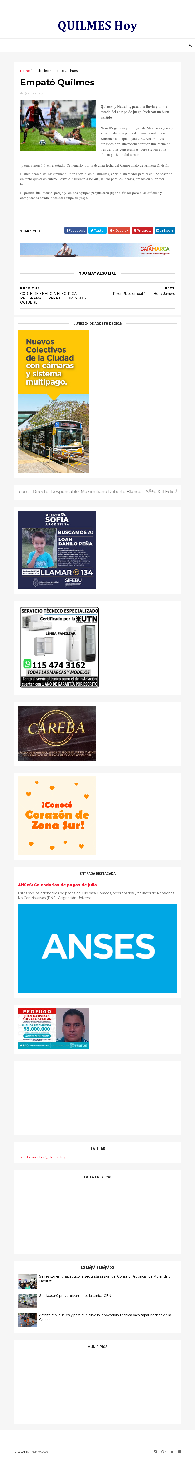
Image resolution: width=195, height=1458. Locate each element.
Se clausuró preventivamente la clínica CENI (75, 1296)
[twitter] (172, 1452)
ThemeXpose (39, 1451)
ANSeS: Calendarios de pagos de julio (57, 884)
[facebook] (179, 1452)
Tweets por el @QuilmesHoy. (42, 1157)
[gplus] (163, 1452)
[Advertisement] (97, 1097)
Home (25, 71)
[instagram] (155, 1452)
